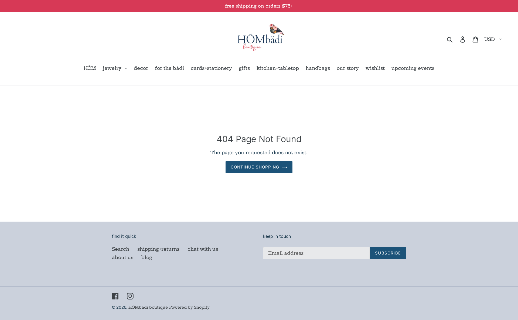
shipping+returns (158, 249)
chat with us (203, 249)
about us (122, 257)
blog (146, 257)
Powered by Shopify (189, 307)
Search (120, 249)
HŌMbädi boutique (148, 307)
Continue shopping (255, 167)
